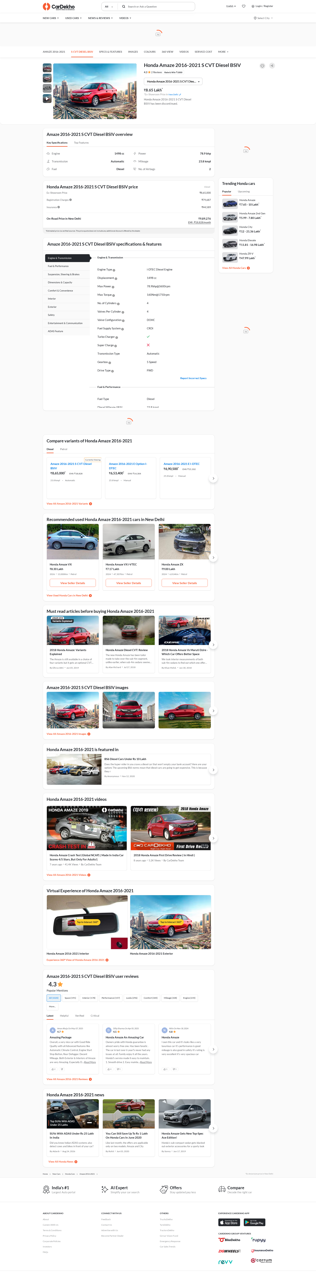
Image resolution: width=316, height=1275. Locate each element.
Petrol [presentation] (63, 449)
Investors (47, 1246)
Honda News (66, 1161)
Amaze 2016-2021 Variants (72, 503)
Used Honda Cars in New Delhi (70, 595)
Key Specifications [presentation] (57, 142)
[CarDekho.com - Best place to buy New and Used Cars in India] (59, 6)
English (229, 6)
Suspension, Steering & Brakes (64, 274)
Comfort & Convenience (60, 290)
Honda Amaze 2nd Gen (252, 213)
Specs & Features (110, 51)
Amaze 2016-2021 (54, 51)
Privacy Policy (49, 1235)
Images (133, 51)
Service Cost (203, 51)
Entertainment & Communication (65, 323)
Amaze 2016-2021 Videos (71, 874)
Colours (150, 51)
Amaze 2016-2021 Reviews (72, 1079)
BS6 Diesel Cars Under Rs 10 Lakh (125, 759)
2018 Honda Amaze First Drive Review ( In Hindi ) (164, 855)
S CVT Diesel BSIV (82, 51)
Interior (52, 298)
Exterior (52, 306)
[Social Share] (272, 66)
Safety (51, 314)
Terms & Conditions (52, 1230)
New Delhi (173, 94)
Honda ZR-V (246, 253)
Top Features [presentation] (81, 142)
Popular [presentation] (226, 191)
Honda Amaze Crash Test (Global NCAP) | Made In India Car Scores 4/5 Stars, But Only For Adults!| (87, 857)
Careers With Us (50, 1224)
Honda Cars (239, 267)
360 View (167, 51)
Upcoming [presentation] (244, 191)
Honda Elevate (247, 240)
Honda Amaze (247, 200)
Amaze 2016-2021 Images (71, 733)
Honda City (245, 226)
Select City (263, 18)
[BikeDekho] (229, 1239)
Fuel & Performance (58, 266)
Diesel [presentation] (50, 449)
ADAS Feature (55, 331)
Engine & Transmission (60, 258)
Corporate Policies (52, 1241)
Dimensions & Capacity (60, 282)
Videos (184, 51)
